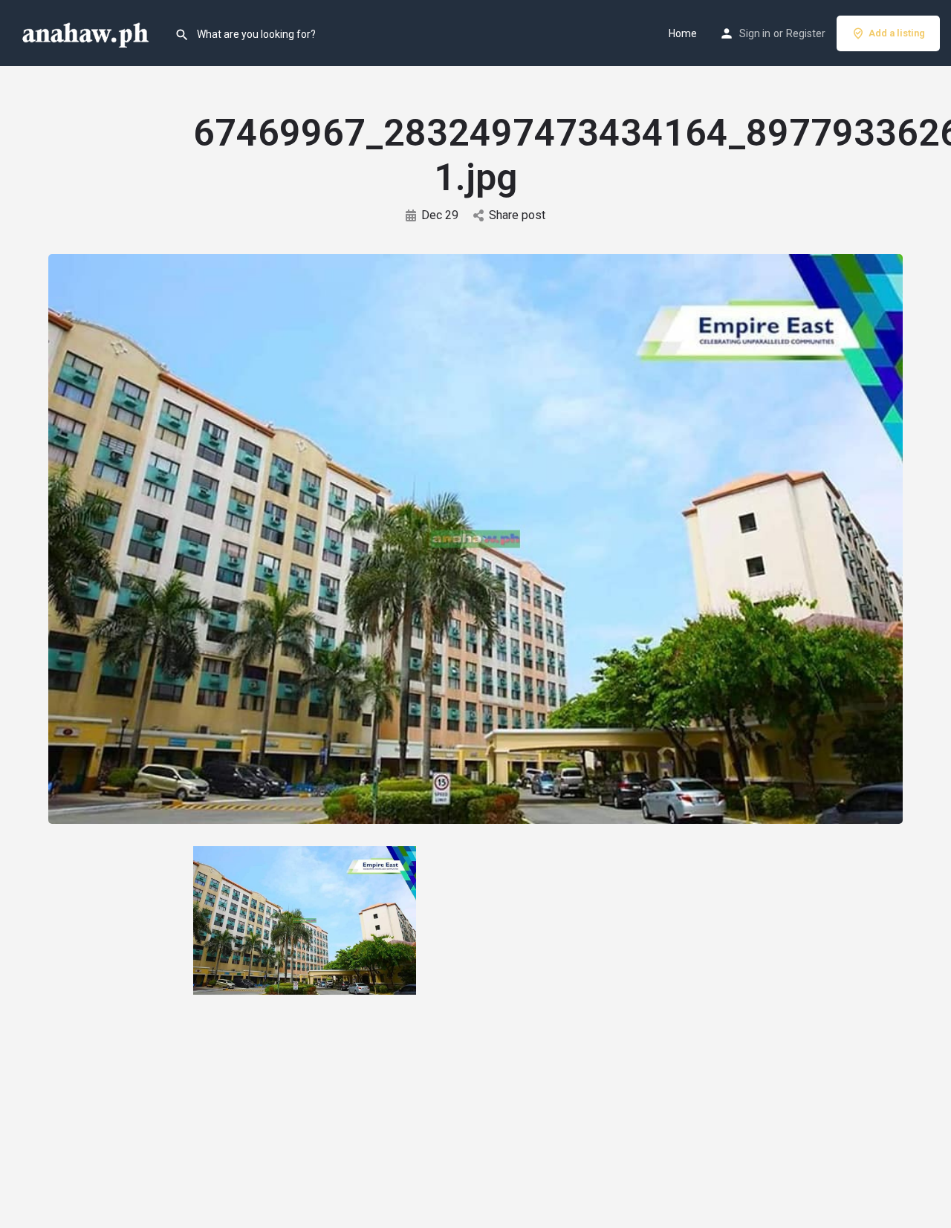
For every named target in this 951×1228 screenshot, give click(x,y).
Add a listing (897, 33)
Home (683, 33)
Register (805, 33)
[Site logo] (87, 32)
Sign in (754, 33)
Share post (517, 215)
